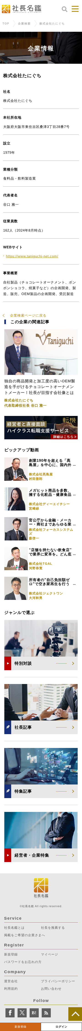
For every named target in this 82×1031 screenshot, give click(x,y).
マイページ (49, 954)
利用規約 (11, 988)
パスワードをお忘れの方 (23, 961)
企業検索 (24, 23)
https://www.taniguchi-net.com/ (32, 256)
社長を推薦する (53, 927)
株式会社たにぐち (52, 23)
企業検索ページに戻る (28, 315)
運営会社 (11, 981)
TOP (6, 23)
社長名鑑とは (14, 927)
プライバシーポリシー (58, 981)
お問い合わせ (51, 988)
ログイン (61, 1026)
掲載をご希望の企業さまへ (24, 935)
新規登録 (20, 1026)
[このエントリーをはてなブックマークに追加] (34, 1012)
